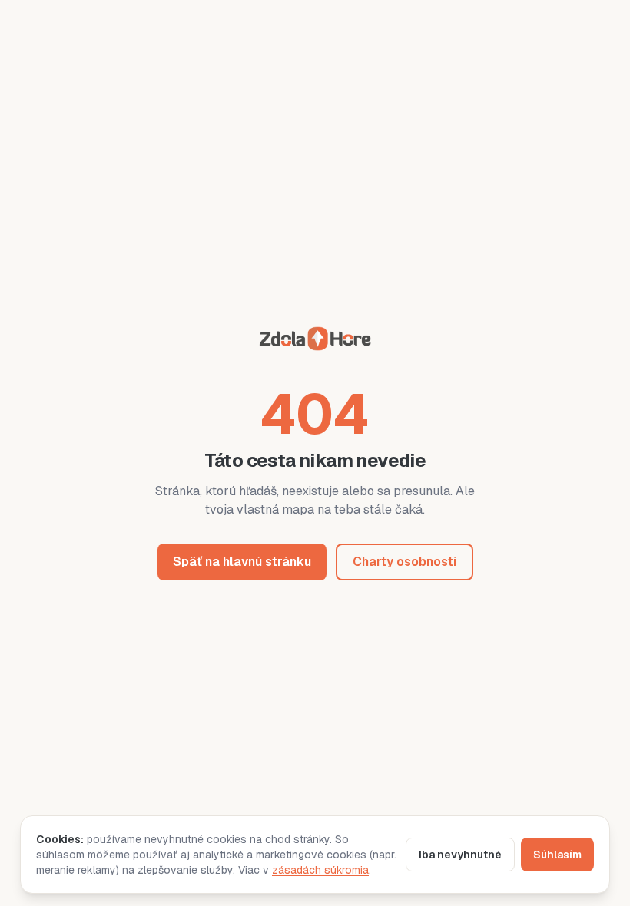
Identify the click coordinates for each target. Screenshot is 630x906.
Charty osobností (404, 562)
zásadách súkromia (320, 870)
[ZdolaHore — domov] (315, 341)
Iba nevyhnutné (460, 854)
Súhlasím (557, 854)
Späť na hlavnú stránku (242, 562)
